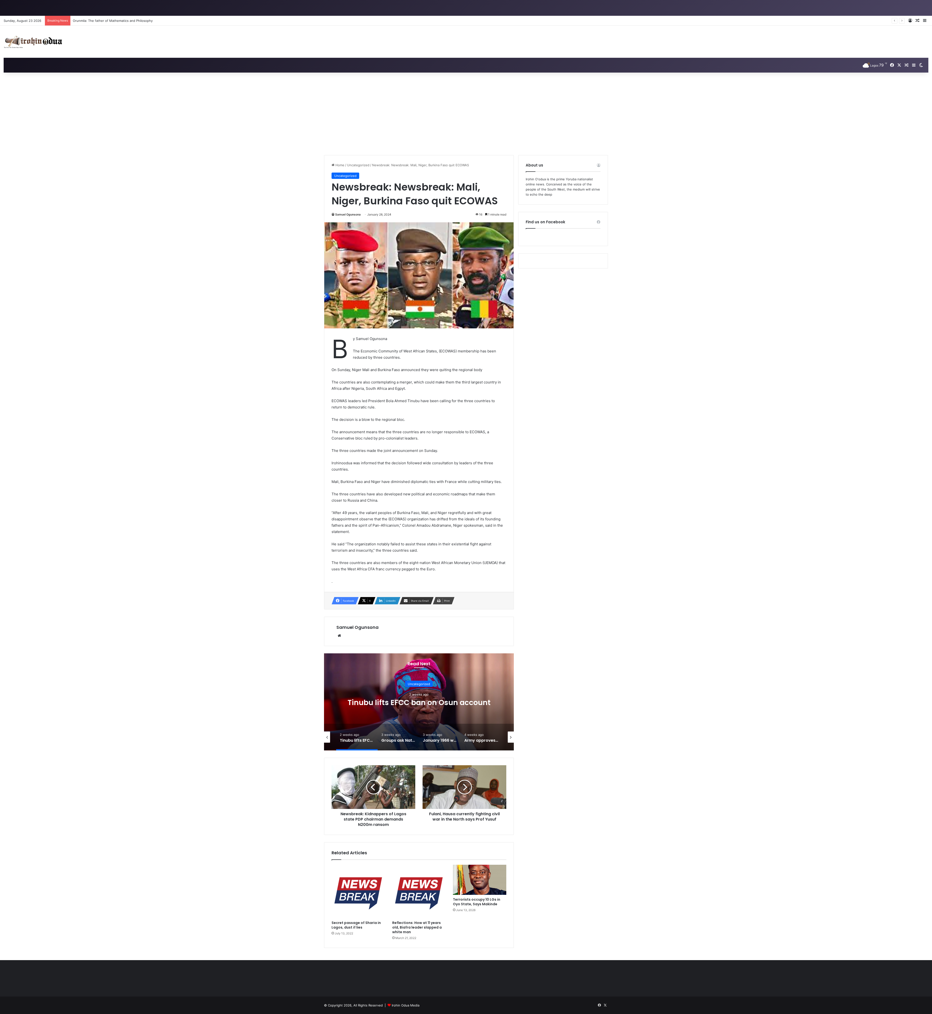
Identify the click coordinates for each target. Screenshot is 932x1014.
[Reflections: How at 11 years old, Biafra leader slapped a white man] (419, 891)
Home (339, 165)
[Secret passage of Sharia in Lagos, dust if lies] (358, 891)
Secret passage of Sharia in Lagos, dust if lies (356, 925)
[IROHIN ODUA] (33, 41)
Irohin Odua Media (405, 1005)
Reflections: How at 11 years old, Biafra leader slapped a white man (417, 927)
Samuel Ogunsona (348, 214)
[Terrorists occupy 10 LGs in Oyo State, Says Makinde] (479, 880)
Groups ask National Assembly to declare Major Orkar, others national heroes (419, 702)
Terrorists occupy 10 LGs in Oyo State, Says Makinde (476, 901)
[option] (419, 701)
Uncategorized (358, 165)
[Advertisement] (466, 114)
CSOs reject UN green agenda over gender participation (115, 21)
